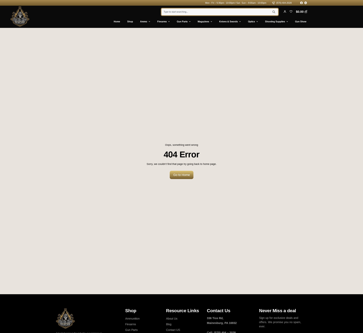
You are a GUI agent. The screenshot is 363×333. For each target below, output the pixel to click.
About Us (171, 318)
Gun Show (300, 21)
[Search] (274, 12)
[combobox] (215, 12)
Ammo (143, 21)
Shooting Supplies (275, 21)
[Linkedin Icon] (305, 3)
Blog (168, 324)
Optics (251, 21)
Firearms (162, 21)
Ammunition (132, 318)
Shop (130, 21)
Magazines (203, 21)
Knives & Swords (228, 21)
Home (117, 21)
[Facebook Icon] (301, 3)
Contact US (173, 329)
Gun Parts (182, 21)
